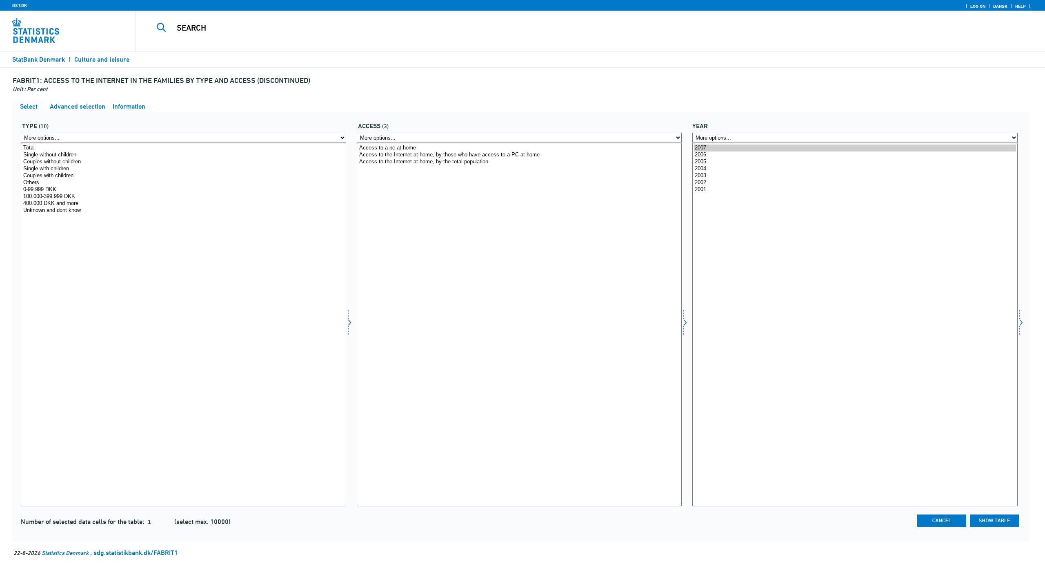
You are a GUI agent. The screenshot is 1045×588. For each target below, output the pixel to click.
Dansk (1000, 6)
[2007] (855, 148)
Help (1020, 6)
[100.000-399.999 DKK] (183, 196)
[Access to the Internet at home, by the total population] (519, 161)
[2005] (855, 161)
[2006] (855, 154)
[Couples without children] (183, 161)
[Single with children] (183, 168)
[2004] (855, 168)
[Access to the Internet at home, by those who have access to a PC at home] (519, 154)
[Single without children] (183, 154)
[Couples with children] (183, 175)
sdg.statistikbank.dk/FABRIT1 (135, 553)
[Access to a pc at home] (519, 148)
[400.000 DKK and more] (183, 203)
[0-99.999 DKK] (183, 189)
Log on (977, 6)
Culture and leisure (101, 59)
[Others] (183, 182)
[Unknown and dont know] (183, 210)
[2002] (855, 182)
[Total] (183, 148)
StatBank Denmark (38, 59)
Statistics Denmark (65, 552)
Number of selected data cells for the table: (83, 522)
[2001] (855, 189)
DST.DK (19, 5)
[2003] (855, 175)
